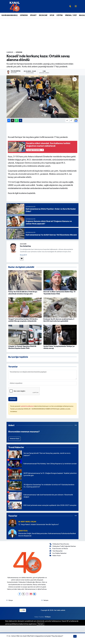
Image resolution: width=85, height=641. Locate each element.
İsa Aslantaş (25, 246)
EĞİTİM (60, 15)
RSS (23, 610)
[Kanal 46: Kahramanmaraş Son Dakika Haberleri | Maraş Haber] (15, 6)
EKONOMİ (43, 15)
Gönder (13, 399)
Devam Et (23, 255)
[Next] (34, 594)
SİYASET (33, 15)
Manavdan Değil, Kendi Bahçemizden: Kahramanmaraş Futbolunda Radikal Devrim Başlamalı (47, 535)
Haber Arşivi (56, 555)
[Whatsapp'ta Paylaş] (16, 120)
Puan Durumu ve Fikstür (60, 548)
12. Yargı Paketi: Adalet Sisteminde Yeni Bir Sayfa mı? (38, 524)
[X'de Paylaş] (12, 120)
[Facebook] (19, 594)
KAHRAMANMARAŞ (9, 15)
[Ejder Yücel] (12, 533)
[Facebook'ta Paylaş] (8, 120)
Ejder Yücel (23, 531)
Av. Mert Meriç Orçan (27, 522)
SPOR (52, 15)
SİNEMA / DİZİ (70, 15)
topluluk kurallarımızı (27, 406)
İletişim (46, 600)
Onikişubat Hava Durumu (60, 544)
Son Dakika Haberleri (59, 553)
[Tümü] (76, 425)
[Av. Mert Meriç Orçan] (12, 523)
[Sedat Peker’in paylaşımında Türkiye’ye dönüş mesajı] (60, 335)
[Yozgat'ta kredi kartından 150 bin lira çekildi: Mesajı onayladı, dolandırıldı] (25, 307)
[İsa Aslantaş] (13, 248)
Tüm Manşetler (57, 551)
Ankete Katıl (14, 439)
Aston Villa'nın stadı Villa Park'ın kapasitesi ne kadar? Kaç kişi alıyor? (37, 636)
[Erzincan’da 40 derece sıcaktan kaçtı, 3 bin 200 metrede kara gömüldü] (60, 307)
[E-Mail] (21, 258)
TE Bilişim (48, 617)
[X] (23, 594)
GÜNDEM (24, 15)
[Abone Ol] (76, 120)
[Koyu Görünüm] (70, 6)
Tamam (40, 624)
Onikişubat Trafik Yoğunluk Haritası (64, 546)
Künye (11, 600)
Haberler (10, 52)
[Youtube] (31, 594)
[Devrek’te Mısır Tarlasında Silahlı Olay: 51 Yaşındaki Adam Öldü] (60, 280)
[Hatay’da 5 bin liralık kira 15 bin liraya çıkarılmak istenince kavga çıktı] (25, 280)
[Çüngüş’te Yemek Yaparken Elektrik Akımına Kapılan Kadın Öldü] (25, 335)
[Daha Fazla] (20, 120)
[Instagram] (27, 594)
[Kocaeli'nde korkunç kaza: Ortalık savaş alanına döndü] (43, 96)
